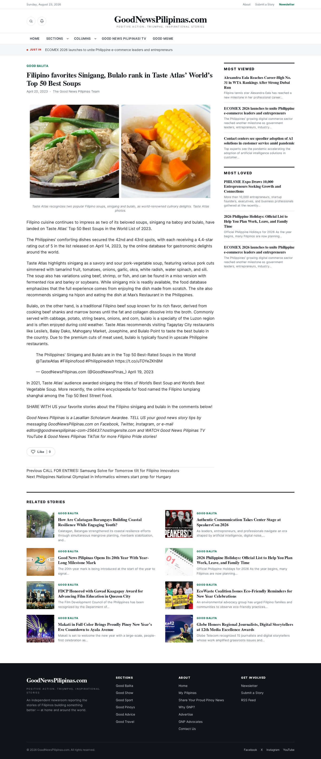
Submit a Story (264, 4)
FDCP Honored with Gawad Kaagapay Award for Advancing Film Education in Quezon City (100, 593)
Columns (82, 38)
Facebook (109, 424)
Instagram (145, 424)
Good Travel (125, 722)
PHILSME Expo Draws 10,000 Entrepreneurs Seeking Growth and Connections (252, 186)
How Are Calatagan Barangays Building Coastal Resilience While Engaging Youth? (100, 522)
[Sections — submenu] (68, 38)
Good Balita (37, 66)
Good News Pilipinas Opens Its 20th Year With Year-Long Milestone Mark (103, 560)
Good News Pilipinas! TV (124, 38)
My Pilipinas (187, 693)
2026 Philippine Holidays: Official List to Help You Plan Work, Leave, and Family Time (256, 221)
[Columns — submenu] (95, 38)
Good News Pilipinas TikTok (73, 436)
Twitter (127, 424)
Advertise (186, 714)
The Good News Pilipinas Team (76, 91)
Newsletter (286, 4)
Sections (54, 38)
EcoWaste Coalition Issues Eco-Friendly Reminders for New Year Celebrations (244, 593)
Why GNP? (187, 707)
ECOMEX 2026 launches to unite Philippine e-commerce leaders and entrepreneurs (108, 50)
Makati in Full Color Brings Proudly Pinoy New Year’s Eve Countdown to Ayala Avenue (105, 626)
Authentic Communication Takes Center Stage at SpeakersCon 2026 (239, 522)
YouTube (288, 749)
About (247, 4)
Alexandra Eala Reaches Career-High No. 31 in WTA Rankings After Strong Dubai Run (257, 82)
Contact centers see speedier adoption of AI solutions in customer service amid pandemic (259, 141)
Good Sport (124, 700)
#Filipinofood (72, 361)
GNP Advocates (191, 722)
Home (35, 38)
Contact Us (187, 729)
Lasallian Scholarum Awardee (101, 417)
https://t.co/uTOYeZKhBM (139, 361)
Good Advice (125, 714)
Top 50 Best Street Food (87, 395)
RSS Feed (248, 700)
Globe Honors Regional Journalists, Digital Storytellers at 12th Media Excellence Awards (245, 626)
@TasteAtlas (47, 361)
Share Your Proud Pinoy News (201, 700)
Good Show (124, 693)
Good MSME (163, 38)
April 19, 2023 (140, 372)
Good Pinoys (125, 707)
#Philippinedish (100, 361)
